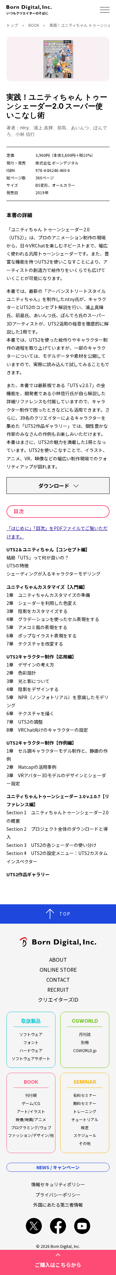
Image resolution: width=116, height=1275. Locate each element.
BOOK (33, 25)
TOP (65, 913)
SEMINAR (84, 1082)
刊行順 (31, 1095)
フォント (31, 1042)
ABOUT (58, 959)
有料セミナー (84, 1095)
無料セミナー (84, 1103)
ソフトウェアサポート (31, 1058)
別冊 (85, 1042)
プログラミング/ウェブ (31, 1127)
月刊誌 (85, 1034)
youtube (82, 1226)
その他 (85, 1143)
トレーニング (84, 1111)
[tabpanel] (58, 59)
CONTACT (58, 979)
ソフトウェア (31, 1034)
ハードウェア (31, 1050)
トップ (12, 25)
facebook (58, 1226)
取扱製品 (31, 1021)
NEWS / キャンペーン (58, 1167)
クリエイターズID (58, 999)
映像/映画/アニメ (31, 1119)
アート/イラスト (31, 1111)
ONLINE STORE (58, 969)
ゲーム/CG (31, 1103)
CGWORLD (85, 1021)
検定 (85, 1127)
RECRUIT (58, 989)
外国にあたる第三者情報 (58, 1204)
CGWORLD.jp (85, 1050)
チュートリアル (84, 1119)
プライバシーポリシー (58, 1194)
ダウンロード (53, 485)
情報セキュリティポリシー (58, 1184)
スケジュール (84, 1135)
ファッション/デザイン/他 (31, 1135)
